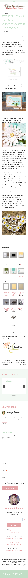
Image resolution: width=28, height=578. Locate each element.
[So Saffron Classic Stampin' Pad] (21, 255)
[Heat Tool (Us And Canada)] (13, 302)
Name (4, 463)
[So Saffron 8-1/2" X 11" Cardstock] (13, 286)
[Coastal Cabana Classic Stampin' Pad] (13, 271)
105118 (13, 295)
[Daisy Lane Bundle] (6, 255)
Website (4, 478)
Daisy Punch (13, 323)
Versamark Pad (13, 260)
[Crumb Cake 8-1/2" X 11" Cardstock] (21, 286)
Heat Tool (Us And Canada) (13, 309)
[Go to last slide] (4, 386)
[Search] (24, 519)
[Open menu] (14, 1)
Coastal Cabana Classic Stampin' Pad (14, 277)
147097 (13, 279)
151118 (6, 263)
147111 (6, 279)
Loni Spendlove (12, 412)
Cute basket (8, 381)
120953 (21, 295)
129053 (13, 310)
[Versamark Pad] (13, 255)
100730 (6, 295)
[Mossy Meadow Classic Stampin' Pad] (6, 271)
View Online (9, 538)
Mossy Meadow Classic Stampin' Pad (6, 277)
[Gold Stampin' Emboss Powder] (6, 302)
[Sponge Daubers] (21, 302)
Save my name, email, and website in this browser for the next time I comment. (14, 482)
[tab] (12, 395)
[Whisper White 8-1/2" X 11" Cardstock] (6, 286)
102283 (13, 262)
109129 (6, 310)
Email (4, 470)
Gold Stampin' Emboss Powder (6, 309)
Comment (5, 439)
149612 (21, 279)
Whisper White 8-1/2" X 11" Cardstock (6, 293)
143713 (13, 324)
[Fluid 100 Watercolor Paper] (21, 271)
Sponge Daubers (21, 308)
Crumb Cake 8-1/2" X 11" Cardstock (21, 293)
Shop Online (18, 538)
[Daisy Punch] (13, 317)
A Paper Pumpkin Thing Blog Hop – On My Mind (21, 361)
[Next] (24, 386)
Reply (4, 423)
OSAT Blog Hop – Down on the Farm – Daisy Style (7, 361)
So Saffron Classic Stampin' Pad (21, 262)
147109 (21, 264)
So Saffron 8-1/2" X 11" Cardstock (13, 293)
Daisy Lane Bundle (6, 261)
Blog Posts (5, 13)
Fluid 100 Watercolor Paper (21, 277)
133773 (21, 309)
